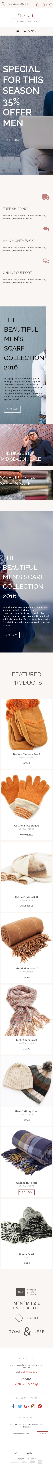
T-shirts (30, 900)
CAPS (26, 1257)
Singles (30, 972)
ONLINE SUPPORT (17, 273)
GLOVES (23, 972)
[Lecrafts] (26, 15)
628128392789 (26, 1384)
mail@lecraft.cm (29, 1372)
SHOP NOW (13, 140)
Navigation (29, 31)
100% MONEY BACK (18, 241)
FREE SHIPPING (15, 209)
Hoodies (22, 757)
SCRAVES (30, 757)
